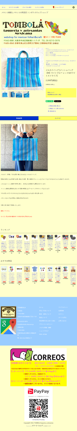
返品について (51, 92)
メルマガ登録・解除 (45, 327)
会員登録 (61, 310)
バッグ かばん (53, 54)
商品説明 (19, 118)
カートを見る (62, 317)
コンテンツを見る (39, 7)
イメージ (58, 118)
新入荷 (51, 52)
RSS (40, 334)
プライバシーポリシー (45, 324)
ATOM (45, 334)
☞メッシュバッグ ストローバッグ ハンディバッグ (57, 51)
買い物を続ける (52, 111)
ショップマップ (60, 7)
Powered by (29, 426)
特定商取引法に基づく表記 (54, 94)
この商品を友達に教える (54, 106)
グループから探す (26, 7)
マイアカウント (63, 307)
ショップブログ (43, 331)
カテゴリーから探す (14, 7)
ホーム (3, 7)
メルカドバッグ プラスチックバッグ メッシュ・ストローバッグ (60, 49)
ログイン (61, 314)
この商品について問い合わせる (56, 108)
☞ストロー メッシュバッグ (63, 55)
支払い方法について (45, 310)
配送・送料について (45, 314)
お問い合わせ (62, 321)
